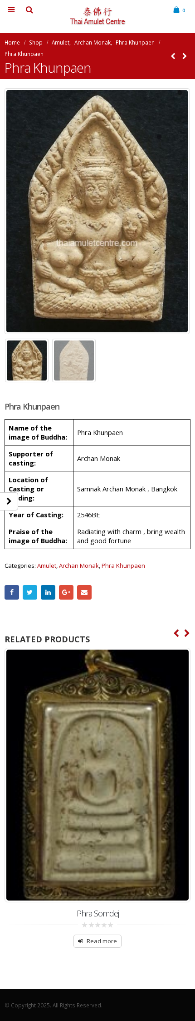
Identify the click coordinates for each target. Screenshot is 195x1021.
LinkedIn (48, 592)
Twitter (30, 592)
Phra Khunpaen (123, 565)
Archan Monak (79, 565)
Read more (102, 941)
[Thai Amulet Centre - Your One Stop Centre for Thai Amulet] (97, 16)
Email (84, 592)
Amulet (46, 565)
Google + (66, 592)
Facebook (12, 592)
